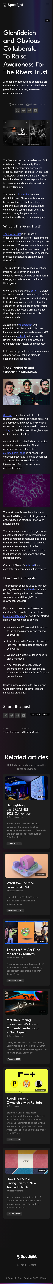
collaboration (22, 194)
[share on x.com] (17, 110)
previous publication (14, 616)
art (33, 714)
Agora (23, 1265)
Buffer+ (35, 290)
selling (6, 430)
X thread (30, 565)
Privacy (43, 1278)
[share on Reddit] (23, 110)
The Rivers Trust (12, 234)
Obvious (7, 415)
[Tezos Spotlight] (13, 5)
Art (47, 21)
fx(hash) (21, 336)
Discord (32, 1265)
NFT (38, 714)
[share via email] (35, 110)
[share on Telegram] (29, 110)
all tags (45, 714)
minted (30, 589)
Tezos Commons (11, 732)
